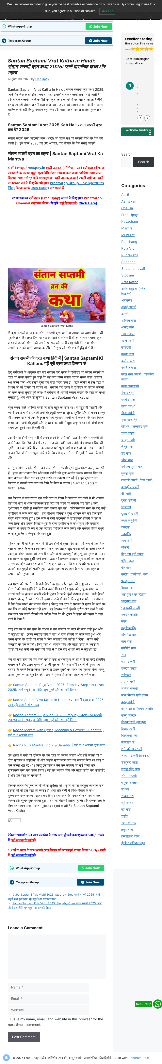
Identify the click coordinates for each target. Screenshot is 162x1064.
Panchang (129, 242)
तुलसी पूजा (127, 473)
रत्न (123, 655)
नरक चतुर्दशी (129, 521)
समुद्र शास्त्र (129, 783)
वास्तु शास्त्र (128, 715)
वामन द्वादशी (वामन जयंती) (137, 709)
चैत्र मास (127, 447)
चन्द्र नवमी (128, 440)
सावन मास (127, 796)
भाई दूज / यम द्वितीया (133, 594)
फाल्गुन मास (128, 581)
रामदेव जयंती (129, 668)
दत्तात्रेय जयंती (130, 487)
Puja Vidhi (129, 248)
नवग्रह (125, 527)
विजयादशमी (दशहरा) (133, 722)
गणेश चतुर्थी (128, 406)
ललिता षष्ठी (128, 682)
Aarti (125, 195)
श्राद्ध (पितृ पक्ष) (130, 769)
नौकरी (125, 547)
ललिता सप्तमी (129, 688)
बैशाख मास (127, 588)
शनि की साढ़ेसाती (131, 749)
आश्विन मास (128, 321)
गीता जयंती (128, 413)
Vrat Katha (129, 282)
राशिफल (126, 675)
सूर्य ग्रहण (127, 803)
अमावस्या (126, 300)
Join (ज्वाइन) (40, 188)
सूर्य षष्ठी (126, 809)
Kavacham (129, 222)
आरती (124, 314)
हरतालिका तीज (130, 836)
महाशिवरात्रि (128, 628)
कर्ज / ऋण (128, 361)
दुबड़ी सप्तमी (128, 500)
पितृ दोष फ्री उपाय (132, 554)
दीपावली (126, 494)
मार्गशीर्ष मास (128, 648)
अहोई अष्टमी (128, 307)
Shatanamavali (133, 269)
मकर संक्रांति (129, 615)
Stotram (127, 275)
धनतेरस (126, 507)
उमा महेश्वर (128, 334)
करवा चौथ (127, 354)
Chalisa (127, 208)
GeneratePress (139, 1058)
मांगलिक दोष (128, 635)
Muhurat (128, 235)
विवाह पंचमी (128, 729)
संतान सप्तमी (129, 776)
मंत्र (123, 621)
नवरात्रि (126, 534)
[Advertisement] (56, 238)
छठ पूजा (126, 453)
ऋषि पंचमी (127, 341)
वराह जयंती (128, 702)
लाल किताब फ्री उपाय (134, 695)
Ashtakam (129, 201)
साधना (125, 789)
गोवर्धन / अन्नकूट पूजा (134, 426)
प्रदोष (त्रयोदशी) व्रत (134, 574)
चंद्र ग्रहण (127, 433)
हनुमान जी (127, 830)
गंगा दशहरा (127, 393)
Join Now (100, 26)
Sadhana (128, 262)
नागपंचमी (126, 541)
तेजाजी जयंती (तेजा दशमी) (137, 480)
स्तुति (124, 816)
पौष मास (126, 568)
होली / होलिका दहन (133, 843)
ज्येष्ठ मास (127, 460)
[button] (147, 118)
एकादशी (126, 347)
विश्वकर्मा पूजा (129, 736)
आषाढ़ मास (127, 327)
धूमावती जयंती (129, 514)
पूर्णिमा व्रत (127, 561)
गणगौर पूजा (128, 400)
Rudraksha (129, 255)
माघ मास (126, 641)
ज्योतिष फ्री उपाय (131, 467)
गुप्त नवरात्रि (129, 420)
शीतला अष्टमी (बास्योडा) (136, 756)
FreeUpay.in (35, 168)
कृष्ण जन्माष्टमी (130, 386)
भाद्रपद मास (128, 601)
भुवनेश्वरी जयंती (130, 608)
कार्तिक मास (128, 368)
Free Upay (129, 215)
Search (126, 154)
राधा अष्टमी (128, 662)
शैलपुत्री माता (129, 762)
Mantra (127, 228)
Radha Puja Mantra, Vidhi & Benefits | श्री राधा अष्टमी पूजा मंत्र (59, 745)
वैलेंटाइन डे (127, 742)
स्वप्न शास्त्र (128, 823)
